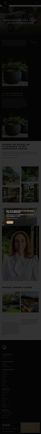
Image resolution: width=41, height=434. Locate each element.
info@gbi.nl (21, 214)
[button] (35, 209)
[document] (20, 217)
